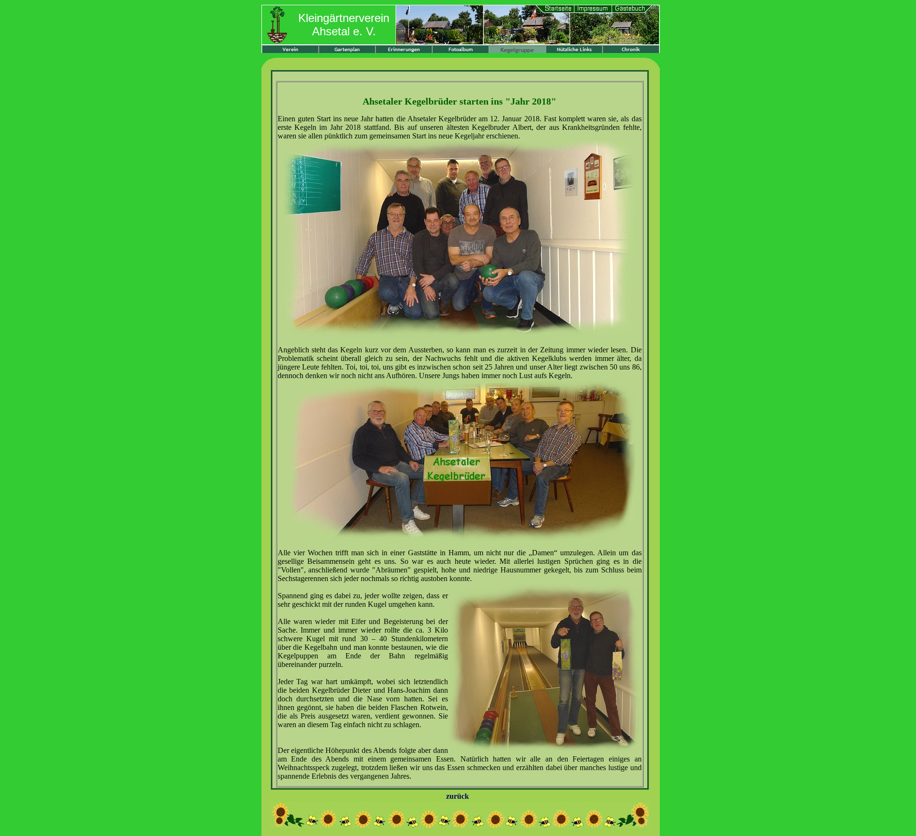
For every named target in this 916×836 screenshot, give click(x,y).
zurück (457, 796)
